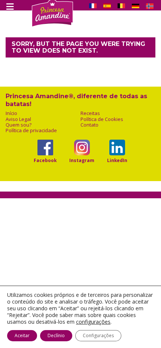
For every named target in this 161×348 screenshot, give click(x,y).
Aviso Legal (18, 119)
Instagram (81, 160)
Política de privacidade (31, 130)
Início (11, 113)
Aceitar (22, 335)
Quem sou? (18, 125)
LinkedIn (117, 160)
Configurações (98, 335)
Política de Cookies (101, 119)
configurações (93, 322)
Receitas (90, 113)
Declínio (56, 335)
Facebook (45, 160)
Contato (89, 125)
